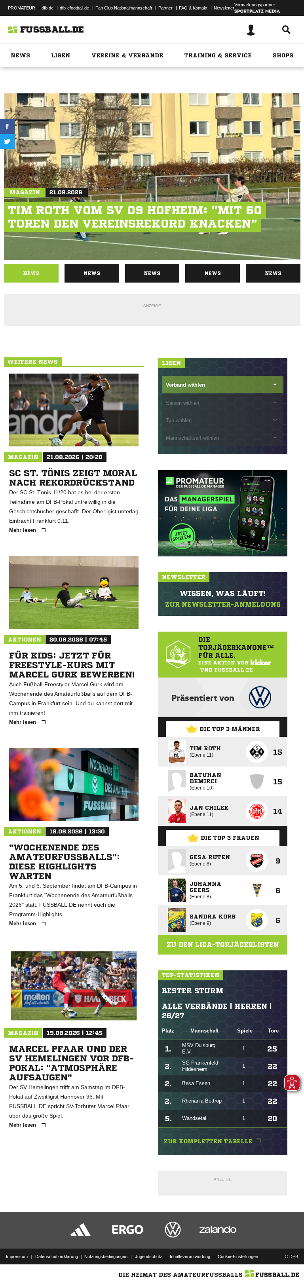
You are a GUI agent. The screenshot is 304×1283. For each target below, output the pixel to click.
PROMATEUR (21, 8)
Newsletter (224, 8)
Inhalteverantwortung (190, 1256)
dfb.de (47, 8)
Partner (165, 8)
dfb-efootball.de (74, 8)
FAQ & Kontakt (193, 8)
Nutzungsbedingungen (105, 1256)
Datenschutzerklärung (56, 1256)
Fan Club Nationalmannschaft (123, 8)
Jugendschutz (148, 1256)
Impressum (17, 1256)
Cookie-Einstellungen (238, 1256)
